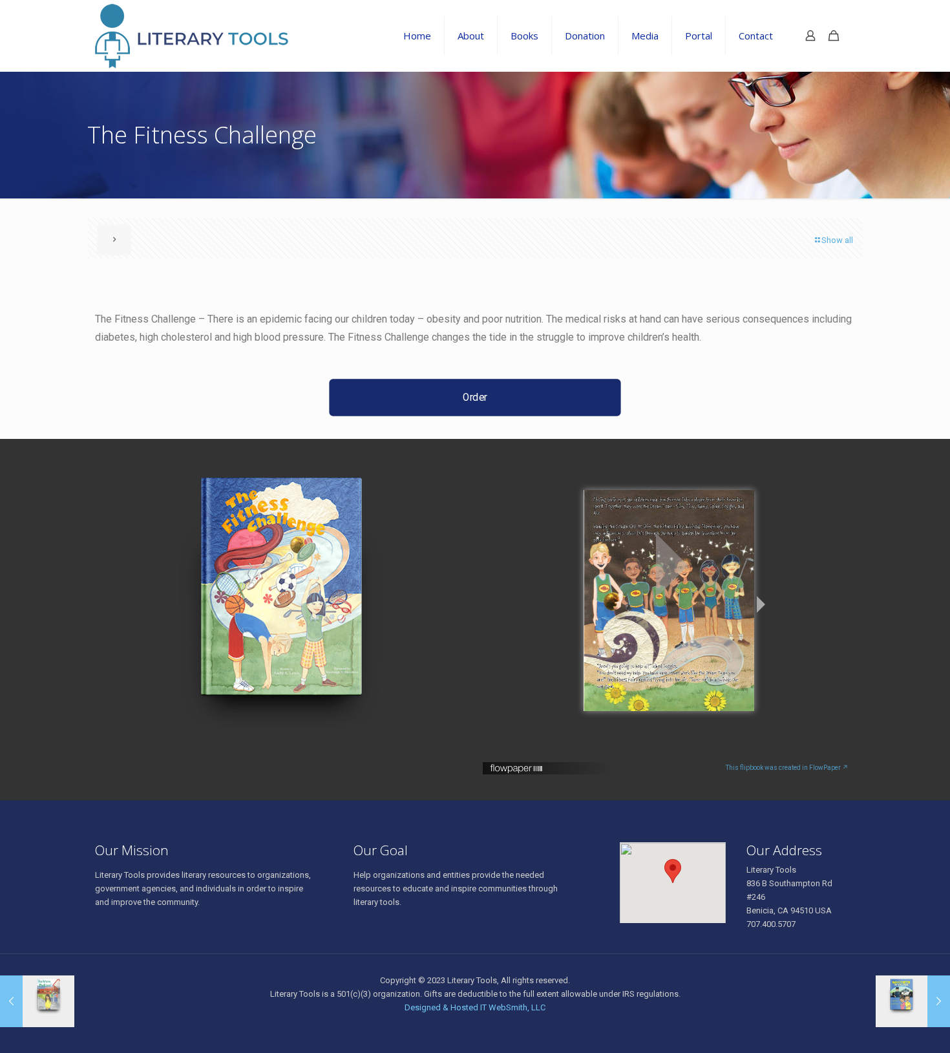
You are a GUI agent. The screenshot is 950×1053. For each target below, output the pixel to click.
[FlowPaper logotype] (517, 771)
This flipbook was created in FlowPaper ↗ (787, 767)
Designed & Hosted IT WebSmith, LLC (475, 1007)
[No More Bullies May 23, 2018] (37, 1001)
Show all (837, 240)
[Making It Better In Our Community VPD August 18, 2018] (913, 1001)
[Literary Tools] (213, 35)
